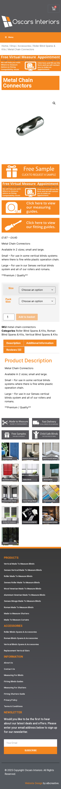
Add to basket (27, 316)
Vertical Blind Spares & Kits (41, 334)
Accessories (24, 46)
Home (5, 46)
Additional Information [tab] (39, 343)
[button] (54, 103)
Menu (10, 37)
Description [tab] (13, 343)
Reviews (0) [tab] (13, 349)
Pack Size (8, 300)
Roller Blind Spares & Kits (31, 330)
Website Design (33, 783)
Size (11, 288)
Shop (13, 46)
